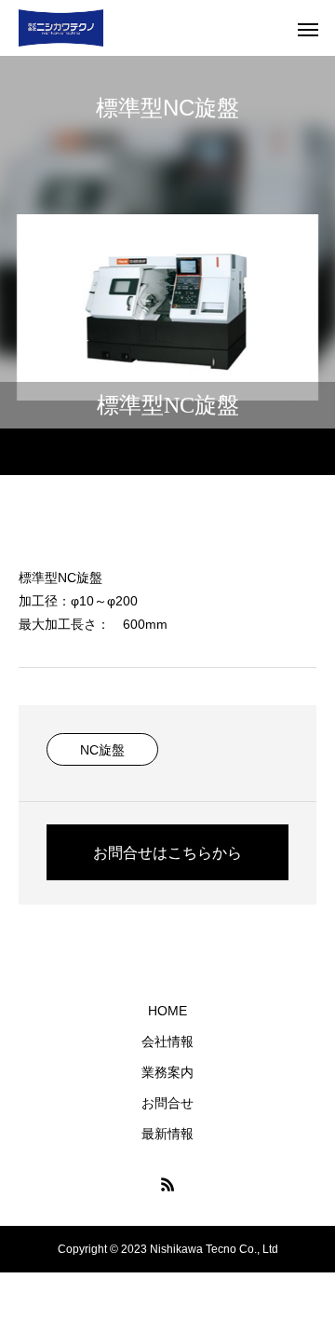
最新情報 (167, 1133)
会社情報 (167, 1041)
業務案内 (167, 1072)
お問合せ (167, 1102)
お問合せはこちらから (167, 853)
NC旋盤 (102, 749)
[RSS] (167, 1184)
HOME (167, 1010)
